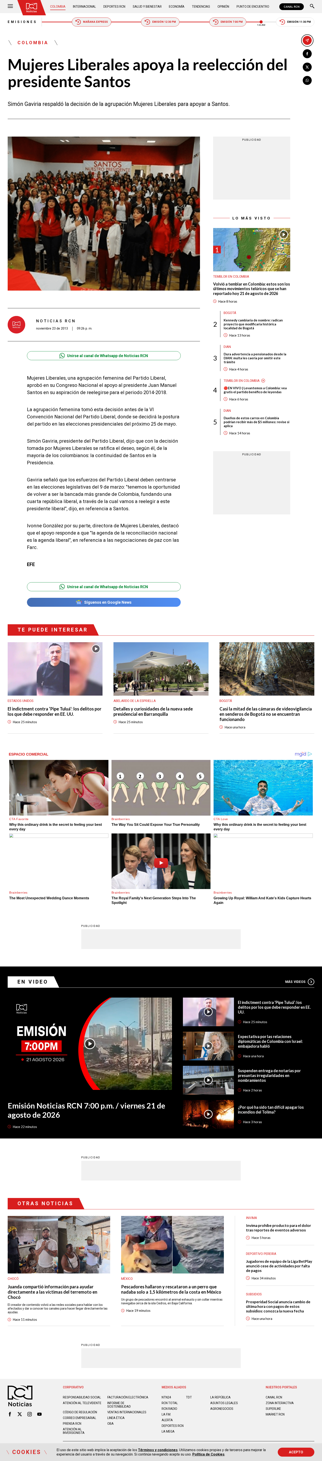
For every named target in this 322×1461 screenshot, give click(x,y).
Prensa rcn (72, 1423)
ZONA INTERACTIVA (280, 1403)
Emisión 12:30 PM (164, 21)
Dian (227, 347)
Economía (176, 6)
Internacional (84, 6)
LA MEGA (168, 1431)
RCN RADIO (169, 1408)
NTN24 (166, 1397)
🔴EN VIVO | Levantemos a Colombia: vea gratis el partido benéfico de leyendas (255, 390)
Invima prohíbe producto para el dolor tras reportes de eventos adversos (278, 1227)
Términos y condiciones (158, 1450)
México (127, 1279)
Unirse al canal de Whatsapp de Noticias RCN (107, 355)
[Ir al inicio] (31, 7)
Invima (251, 1218)
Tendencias (201, 6)
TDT (189, 1397)
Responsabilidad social (82, 1397)
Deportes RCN (114, 6)
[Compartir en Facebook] (307, 53)
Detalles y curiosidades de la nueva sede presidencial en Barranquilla (153, 711)
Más (295, 982)
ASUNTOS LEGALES (224, 1403)
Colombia (57, 6)
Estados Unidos (21, 701)
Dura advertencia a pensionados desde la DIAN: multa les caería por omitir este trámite (255, 358)
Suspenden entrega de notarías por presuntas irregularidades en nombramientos (269, 1075)
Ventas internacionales (126, 1412)
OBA (110, 1423)
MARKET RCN (275, 1414)
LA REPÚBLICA (220, 1397)
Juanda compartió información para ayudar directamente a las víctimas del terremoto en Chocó (52, 1292)
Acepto (296, 1452)
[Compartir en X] (307, 67)
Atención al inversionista (74, 1431)
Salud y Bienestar (147, 6)
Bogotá (230, 313)
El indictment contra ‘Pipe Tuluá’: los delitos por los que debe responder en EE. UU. (54, 711)
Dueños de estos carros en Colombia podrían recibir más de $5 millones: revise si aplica (256, 422)
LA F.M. (166, 1414)
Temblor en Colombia (231, 277)
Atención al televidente (82, 1403)
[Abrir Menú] (10, 7)
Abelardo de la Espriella (134, 701)
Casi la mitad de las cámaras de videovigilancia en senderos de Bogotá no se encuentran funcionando (265, 714)
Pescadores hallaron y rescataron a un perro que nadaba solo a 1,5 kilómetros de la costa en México (171, 1289)
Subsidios (254, 1294)
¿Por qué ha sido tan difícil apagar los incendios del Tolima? (271, 1109)
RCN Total (170, 1403)
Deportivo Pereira (261, 1254)
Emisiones (22, 22)
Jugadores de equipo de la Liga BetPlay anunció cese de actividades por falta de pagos (279, 1266)
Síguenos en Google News (107, 602)
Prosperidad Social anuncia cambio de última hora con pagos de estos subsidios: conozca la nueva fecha (278, 1306)
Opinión (223, 6)
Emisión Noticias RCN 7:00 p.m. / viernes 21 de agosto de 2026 (86, 1110)
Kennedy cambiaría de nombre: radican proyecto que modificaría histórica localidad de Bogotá (253, 324)
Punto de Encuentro (253, 6)
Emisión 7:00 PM (232, 21)
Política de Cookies (208, 1454)
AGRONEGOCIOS (221, 1408)
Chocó (13, 1279)
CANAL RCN (291, 6)
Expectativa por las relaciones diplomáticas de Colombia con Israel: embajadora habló (270, 1041)
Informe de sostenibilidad (119, 1404)
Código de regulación (80, 1412)
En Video (33, 982)
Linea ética (116, 1418)
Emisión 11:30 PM (299, 21)
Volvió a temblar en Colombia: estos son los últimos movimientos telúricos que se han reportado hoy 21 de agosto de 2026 (251, 289)
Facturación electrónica (127, 1397)
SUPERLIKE (273, 1408)
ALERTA (167, 1420)
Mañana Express (95, 21)
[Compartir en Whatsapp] (307, 80)
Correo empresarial (79, 1418)
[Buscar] (312, 6)
